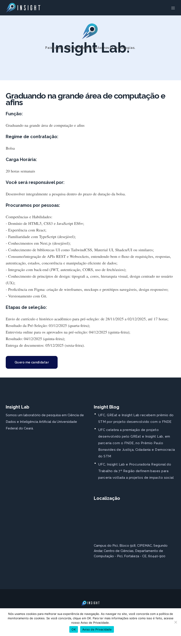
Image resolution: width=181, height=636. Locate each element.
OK (74, 629)
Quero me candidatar (32, 362)
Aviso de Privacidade (97, 629)
